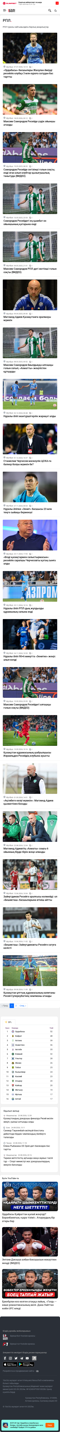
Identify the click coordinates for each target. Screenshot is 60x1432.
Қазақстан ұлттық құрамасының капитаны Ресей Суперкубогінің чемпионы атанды (29, 994)
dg (37, 1371)
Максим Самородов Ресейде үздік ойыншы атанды (29, 123)
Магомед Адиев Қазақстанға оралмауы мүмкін (27, 318)
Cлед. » (23, 1006)
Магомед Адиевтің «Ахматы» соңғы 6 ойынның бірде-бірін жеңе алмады (25, 850)
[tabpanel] (29, 1064)
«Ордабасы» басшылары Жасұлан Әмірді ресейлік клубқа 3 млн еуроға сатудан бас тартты (28, 73)
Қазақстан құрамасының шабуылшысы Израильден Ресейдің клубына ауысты (27, 754)
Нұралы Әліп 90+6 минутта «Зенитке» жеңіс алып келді (29, 658)
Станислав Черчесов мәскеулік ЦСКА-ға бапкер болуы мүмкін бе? (27, 462)
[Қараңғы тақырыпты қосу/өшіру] (55, 10)
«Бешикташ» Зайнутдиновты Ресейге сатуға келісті (29, 946)
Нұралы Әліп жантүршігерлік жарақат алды (29, 416)
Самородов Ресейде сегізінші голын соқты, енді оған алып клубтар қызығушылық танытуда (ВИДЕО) (29, 173)
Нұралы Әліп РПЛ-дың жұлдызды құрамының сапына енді (23, 610)
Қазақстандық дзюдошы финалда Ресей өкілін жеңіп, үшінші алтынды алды (28, 1120)
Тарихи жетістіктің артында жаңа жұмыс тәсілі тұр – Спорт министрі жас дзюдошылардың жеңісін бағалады (28, 1161)
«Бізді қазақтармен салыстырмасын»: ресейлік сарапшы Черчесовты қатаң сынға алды (29, 560)
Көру (50, 1425)
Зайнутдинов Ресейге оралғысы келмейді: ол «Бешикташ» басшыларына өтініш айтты (30, 898)
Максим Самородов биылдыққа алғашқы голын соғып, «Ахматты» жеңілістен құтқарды (28, 368)
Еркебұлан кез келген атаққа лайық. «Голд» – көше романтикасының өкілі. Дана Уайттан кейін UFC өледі (29, 1305)
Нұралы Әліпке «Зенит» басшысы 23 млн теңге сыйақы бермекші (27, 510)
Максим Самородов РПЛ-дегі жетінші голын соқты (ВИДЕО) (30, 270)
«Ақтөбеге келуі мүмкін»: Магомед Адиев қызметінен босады (28, 802)
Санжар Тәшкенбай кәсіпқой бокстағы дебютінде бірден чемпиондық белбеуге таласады (24, 1134)
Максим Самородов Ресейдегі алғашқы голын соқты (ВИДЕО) (27, 706)
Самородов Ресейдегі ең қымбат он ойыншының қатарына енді (24, 222)
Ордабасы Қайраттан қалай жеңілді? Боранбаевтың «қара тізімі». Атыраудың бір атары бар (28, 1218)
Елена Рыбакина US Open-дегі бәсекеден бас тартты (26, 1148)
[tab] (9, 1022)
